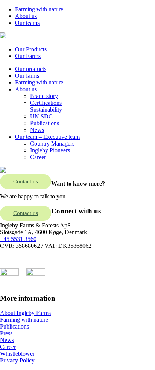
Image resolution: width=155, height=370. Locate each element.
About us (26, 16)
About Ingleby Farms (25, 313)
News (37, 130)
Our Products (31, 49)
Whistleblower (17, 353)
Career (38, 157)
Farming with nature (39, 9)
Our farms (27, 75)
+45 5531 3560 (18, 239)
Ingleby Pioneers (50, 150)
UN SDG (41, 116)
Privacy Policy (17, 360)
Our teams (27, 23)
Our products (30, 69)
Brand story (44, 96)
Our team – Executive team (47, 137)
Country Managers (52, 143)
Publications (44, 123)
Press (6, 333)
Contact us (25, 181)
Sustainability (46, 109)
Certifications (46, 103)
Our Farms (28, 56)
